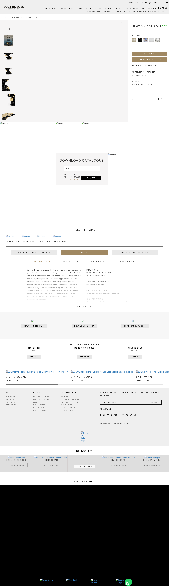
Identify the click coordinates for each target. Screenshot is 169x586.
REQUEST (91, 178)
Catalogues (95, 8)
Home (6, 17)
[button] (160, 242)
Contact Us (66, 397)
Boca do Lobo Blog (41, 397)
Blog (121, 8)
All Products (51, 8)
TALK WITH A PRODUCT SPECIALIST (34, 253)
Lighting (131, 12)
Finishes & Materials (70, 402)
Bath (147, 12)
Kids (151, 12)
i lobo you (37, 402)
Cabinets (99, 12)
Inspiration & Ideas (41, 399)
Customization (98, 262)
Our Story (10, 397)
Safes (156, 12)
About (143, 8)
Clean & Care (66, 405)
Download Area (70, 262)
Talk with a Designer (70, 399)
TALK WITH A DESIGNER (149, 60)
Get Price (149, 54)
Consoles (108, 12)
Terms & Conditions (69, 407)
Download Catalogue (135, 326)
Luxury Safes (39, 405)
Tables (116, 12)
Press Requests (126, 262)
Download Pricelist (84, 326)
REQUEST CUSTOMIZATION (135, 253)
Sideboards (90, 12)
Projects (82, 8)
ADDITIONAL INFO (42, 262)
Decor (162, 12)
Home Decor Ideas (41, 410)
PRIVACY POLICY (72, 179)
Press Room (132, 8)
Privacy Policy (67, 410)
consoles (29, 17)
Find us (152, 8)
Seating (123, 12)
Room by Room (67, 8)
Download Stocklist (34, 326)
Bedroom (140, 12)
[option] (8, 55)
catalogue (133, 3)
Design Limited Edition (43, 407)
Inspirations (110, 8)
